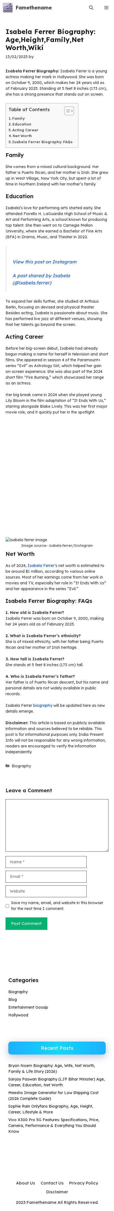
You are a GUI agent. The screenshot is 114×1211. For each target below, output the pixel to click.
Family (18, 118)
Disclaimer (57, 1191)
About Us (25, 1183)
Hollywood (18, 1015)
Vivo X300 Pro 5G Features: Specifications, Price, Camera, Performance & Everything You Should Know (53, 1125)
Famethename (33, 7)
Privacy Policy (83, 1183)
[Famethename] (8, 7)
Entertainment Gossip (28, 1007)
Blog (12, 999)
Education (21, 124)
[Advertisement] (57, 478)
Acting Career (25, 130)
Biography (21, 765)
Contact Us (52, 1183)
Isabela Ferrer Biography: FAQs (42, 142)
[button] (91, 7)
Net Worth (22, 136)
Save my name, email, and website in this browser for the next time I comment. (57, 905)
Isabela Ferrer (41, 565)
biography (42, 705)
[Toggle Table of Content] (66, 111)
